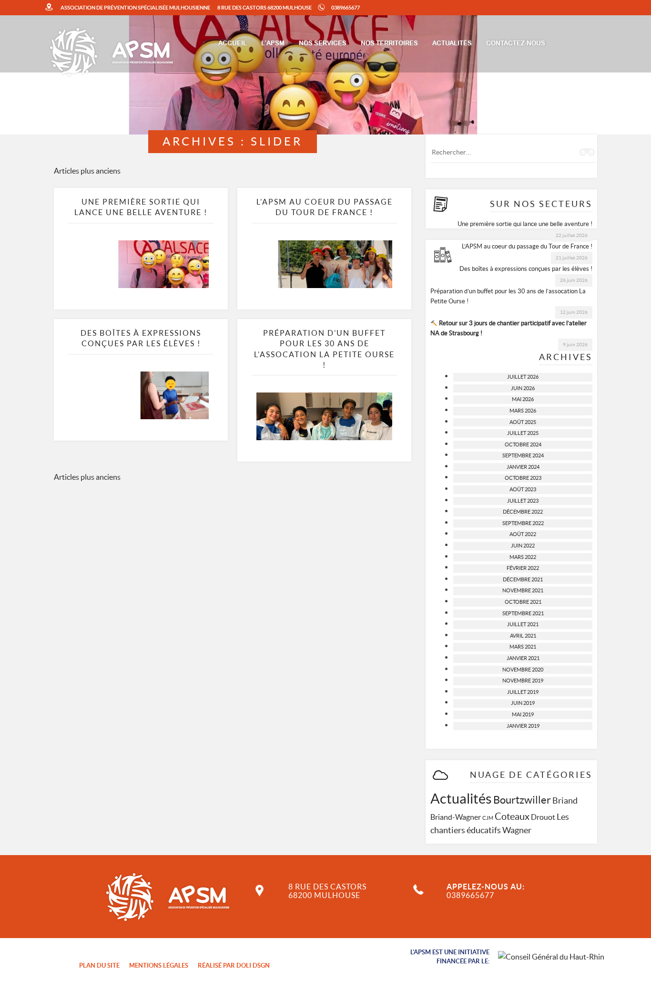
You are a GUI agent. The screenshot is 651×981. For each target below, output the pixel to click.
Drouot (543, 817)
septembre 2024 (523, 455)
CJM (487, 818)
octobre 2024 (523, 444)
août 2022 (522, 534)
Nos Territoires (389, 44)
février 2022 (523, 568)
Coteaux (512, 816)
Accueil (232, 44)
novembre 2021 (522, 590)
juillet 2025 (523, 433)
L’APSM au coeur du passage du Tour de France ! (527, 246)
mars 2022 (522, 557)
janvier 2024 (523, 467)
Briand (565, 800)
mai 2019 (523, 714)
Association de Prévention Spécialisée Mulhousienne (135, 7)
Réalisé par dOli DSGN (234, 965)
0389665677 (345, 7)
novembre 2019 (522, 680)
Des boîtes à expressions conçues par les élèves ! (525, 268)
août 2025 (522, 422)
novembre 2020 (522, 669)
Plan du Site (99, 965)
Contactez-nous (515, 44)
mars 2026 (522, 410)
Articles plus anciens (87, 170)
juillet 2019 (523, 692)
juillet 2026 (523, 377)
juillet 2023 (523, 501)
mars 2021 (522, 647)
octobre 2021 (523, 602)
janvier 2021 (523, 658)
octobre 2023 (523, 478)
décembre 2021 (523, 579)
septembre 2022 (523, 523)
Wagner (516, 830)
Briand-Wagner (455, 817)
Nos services (322, 44)
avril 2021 (523, 636)
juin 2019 (523, 703)
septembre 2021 (523, 613)
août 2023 (522, 489)
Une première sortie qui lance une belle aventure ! (525, 223)
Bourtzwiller (522, 799)
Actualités (452, 44)
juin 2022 (523, 545)
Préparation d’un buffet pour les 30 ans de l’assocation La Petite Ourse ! (508, 296)
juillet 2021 (523, 624)
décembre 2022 (523, 512)
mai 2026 (523, 399)
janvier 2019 (523, 726)
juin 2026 (523, 388)
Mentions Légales (158, 965)
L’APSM (273, 44)
